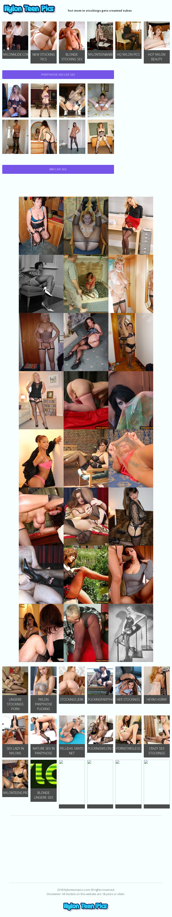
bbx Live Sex (58, 169)
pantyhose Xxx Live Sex (58, 74)
